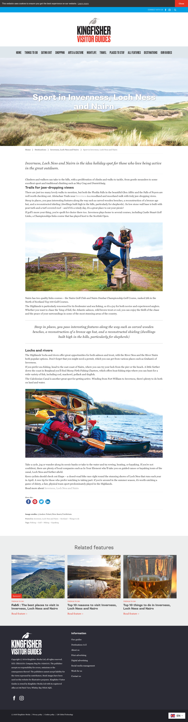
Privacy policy (37, 714)
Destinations (150, 52)
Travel (103, 52)
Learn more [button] (83, 3)
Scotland (63, 518)
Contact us (76, 676)
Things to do (31, 52)
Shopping (60, 52)
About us (75, 649)
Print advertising (78, 655)
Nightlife (91, 52)
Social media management (83, 665)
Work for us (76, 670)
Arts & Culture (76, 52)
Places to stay (117, 52)
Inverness (81, 196)
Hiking (46, 522)
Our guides (166, 52)
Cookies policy (49, 714)
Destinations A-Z (79, 644)
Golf (40, 522)
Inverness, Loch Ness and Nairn (64, 149)
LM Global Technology (65, 714)
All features (134, 52)
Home (18, 52)
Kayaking (55, 522)
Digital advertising (79, 660)
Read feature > (19, 613)
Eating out (46, 52)
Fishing (33, 522)
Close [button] (181, 3)
